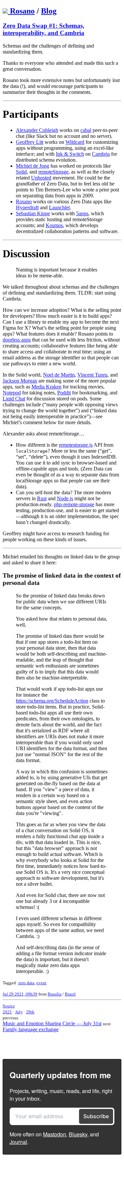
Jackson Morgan (20, 381)
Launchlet (59, 207)
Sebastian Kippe (33, 213)
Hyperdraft (27, 207)
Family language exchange (31, 1029)
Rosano (22, 11)
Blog (49, 11)
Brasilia (55, 994)
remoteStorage (53, 172)
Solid (21, 172)
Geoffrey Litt (29, 142)
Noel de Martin (59, 375)
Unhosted (41, 178)
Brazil (70, 994)
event (41, 982)
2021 (7, 1011)
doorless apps (17, 340)
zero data (26, 982)
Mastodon (54, 1134)
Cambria (101, 154)
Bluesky (78, 1134)
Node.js (65, 498)
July (19, 1011)
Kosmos (54, 225)
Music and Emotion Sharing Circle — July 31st (52, 1023)
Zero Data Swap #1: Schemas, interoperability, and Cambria (43, 29)
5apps (82, 213)
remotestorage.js (76, 445)
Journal (18, 1142)
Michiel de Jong (32, 166)
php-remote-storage (74, 504)
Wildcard (74, 142)
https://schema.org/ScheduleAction (52, 701)
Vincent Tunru (92, 375)
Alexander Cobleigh (37, 130)
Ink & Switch (70, 154)
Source (9, 1005)
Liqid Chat (14, 398)
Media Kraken (46, 386)
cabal (85, 130)
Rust (42, 498)
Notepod (12, 392)
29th (30, 1011)
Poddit (64, 392)
